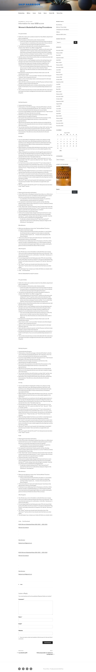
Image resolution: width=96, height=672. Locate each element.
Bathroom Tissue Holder (61, 27)
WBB (21, 584)
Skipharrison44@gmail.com (25, 543)
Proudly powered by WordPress (56, 668)
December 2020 (59, 96)
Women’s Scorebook (23, 527)
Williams (58, 32)
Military (28, 13)
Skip (31, 21)
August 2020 (59, 103)
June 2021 (58, 86)
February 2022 (59, 74)
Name (20, 617)
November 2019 (59, 125)
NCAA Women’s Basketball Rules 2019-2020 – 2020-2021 (32, 524)
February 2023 (59, 64)
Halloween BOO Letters (61, 34)
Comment (21, 599)
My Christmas (59, 24)
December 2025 (59, 50)
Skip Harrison (29, 4)
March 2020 (59, 115)
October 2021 (59, 79)
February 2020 (59, 118)
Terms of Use (59, 13)
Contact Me (51, 13)
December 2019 (59, 123)
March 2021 (58, 91)
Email (20, 623)
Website (20, 630)
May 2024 (58, 55)
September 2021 (59, 82)
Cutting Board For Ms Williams (62, 29)
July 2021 (58, 84)
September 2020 (60, 101)
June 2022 (58, 69)
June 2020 (58, 108)
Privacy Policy (46, 668)
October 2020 (59, 98)
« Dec (60, 150)
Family (39, 13)
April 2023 (58, 60)
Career (34, 13)
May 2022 (58, 72)
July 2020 (58, 106)
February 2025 (59, 52)
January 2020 (59, 120)
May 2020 (58, 111)
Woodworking (21, 13)
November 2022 (59, 67)
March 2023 (59, 62)
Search (57, 189)
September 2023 (59, 57)
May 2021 (58, 89)
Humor (45, 13)
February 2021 (59, 94)
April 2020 (58, 113)
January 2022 (59, 77)
